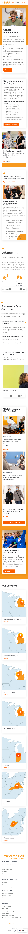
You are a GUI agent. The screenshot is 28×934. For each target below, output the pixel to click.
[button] (24, 2)
